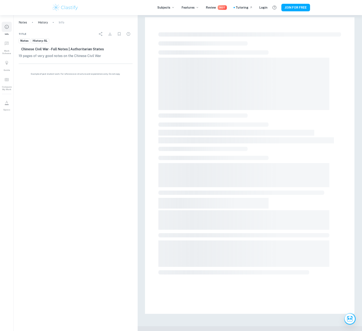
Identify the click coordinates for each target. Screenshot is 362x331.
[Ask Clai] (350, 319)
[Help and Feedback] (274, 7)
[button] (6, 28)
